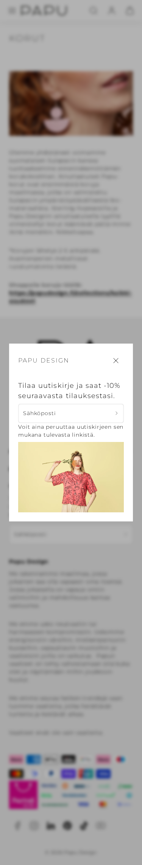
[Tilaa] (116, 413)
